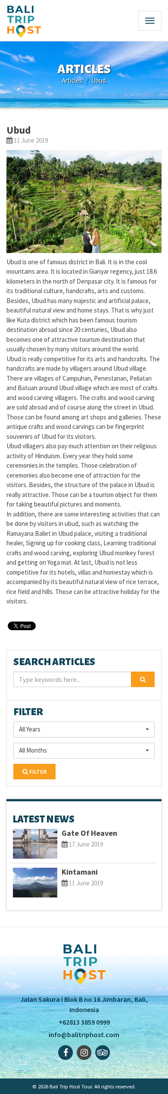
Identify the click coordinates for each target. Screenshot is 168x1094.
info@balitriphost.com (84, 1034)
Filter (37, 771)
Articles (72, 80)
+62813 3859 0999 (84, 1022)
